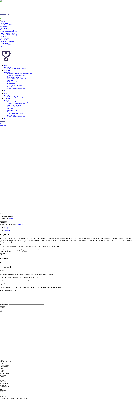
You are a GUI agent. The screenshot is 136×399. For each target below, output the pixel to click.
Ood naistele (3, 40)
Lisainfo (6, 229)
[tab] (70, 227)
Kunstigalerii (3, 26)
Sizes (2, 218)
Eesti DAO (3, 36)
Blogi (1, 46)
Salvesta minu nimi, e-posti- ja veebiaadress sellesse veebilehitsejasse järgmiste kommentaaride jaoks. (31, 287)
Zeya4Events (4, 43)
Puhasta (10, 218)
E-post (2, 284)
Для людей (3, 28)
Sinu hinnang (4, 290)
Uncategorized (19, 224)
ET (1, 16)
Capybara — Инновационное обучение (12, 30)
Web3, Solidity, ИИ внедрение (9, 25)
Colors (2, 216)
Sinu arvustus (4, 304)
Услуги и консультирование (8, 31)
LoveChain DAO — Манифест (9, 35)
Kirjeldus (6, 227)
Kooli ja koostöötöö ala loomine (9, 45)
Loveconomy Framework (7, 33)
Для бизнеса (4, 23)
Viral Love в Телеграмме (7, 41)
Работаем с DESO (5, 38)
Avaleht (2, 21)
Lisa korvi (3, 222)
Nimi (2, 280)
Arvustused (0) (8, 230)
